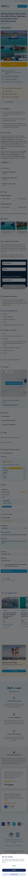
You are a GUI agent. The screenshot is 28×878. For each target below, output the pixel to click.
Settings (14, 865)
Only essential (14, 874)
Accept (14, 870)
